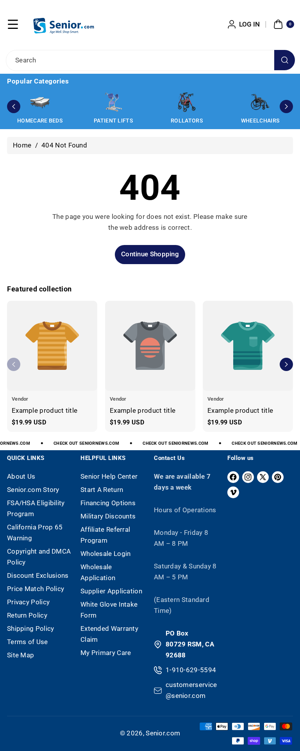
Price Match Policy (35, 589)
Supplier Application (111, 591)
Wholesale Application (97, 572)
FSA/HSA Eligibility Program (36, 508)
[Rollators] (186, 102)
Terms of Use (27, 642)
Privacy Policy (28, 602)
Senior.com (163, 733)
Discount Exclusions (38, 575)
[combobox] (150, 60)
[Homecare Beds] (40, 102)
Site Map (20, 655)
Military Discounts (108, 516)
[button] (13, 24)
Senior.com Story (33, 490)
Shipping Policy (30, 628)
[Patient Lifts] (113, 102)
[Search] (284, 60)
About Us (21, 476)
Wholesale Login (105, 553)
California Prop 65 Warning (34, 532)
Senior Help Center (109, 476)
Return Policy (27, 615)
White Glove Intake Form (109, 609)
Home (22, 145)
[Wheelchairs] (260, 102)
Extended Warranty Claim (109, 634)
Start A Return (101, 490)
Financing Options (108, 503)
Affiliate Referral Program (105, 535)
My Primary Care (105, 653)
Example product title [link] (44, 410)
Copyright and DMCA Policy (39, 556)
